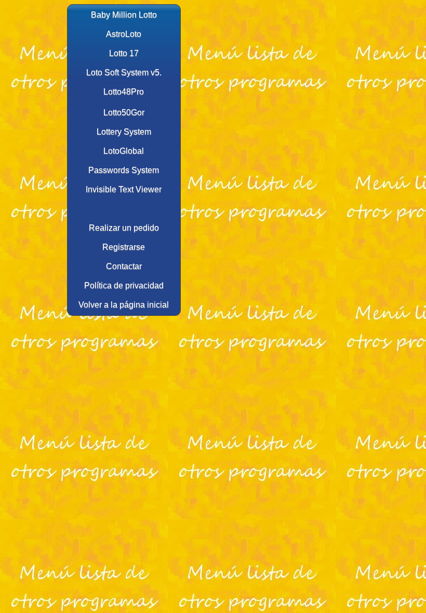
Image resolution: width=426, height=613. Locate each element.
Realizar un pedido (124, 227)
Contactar (124, 266)
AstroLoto (123, 34)
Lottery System (124, 131)
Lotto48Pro (123, 91)
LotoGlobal (123, 150)
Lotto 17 (124, 53)
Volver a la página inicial (123, 304)
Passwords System (123, 170)
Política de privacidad (124, 285)
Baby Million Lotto (124, 14)
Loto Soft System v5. (124, 72)
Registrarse (123, 247)
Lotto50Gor (123, 112)
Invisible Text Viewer (124, 189)
